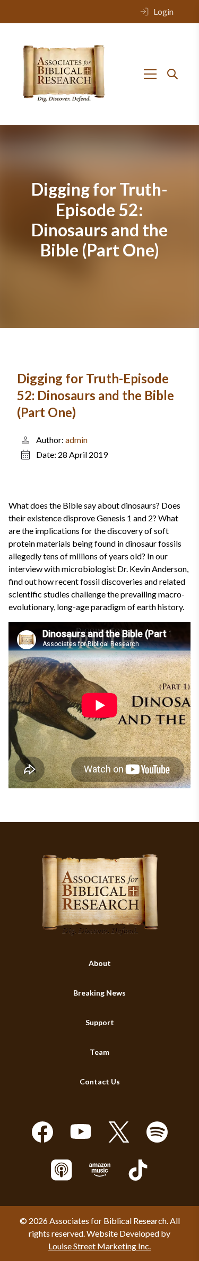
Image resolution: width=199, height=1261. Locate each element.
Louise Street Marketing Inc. (99, 1246)
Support (99, 1022)
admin (76, 440)
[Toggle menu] (150, 74)
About (100, 963)
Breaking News (99, 992)
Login (163, 11)
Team (99, 1051)
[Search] (172, 74)
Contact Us (100, 1081)
